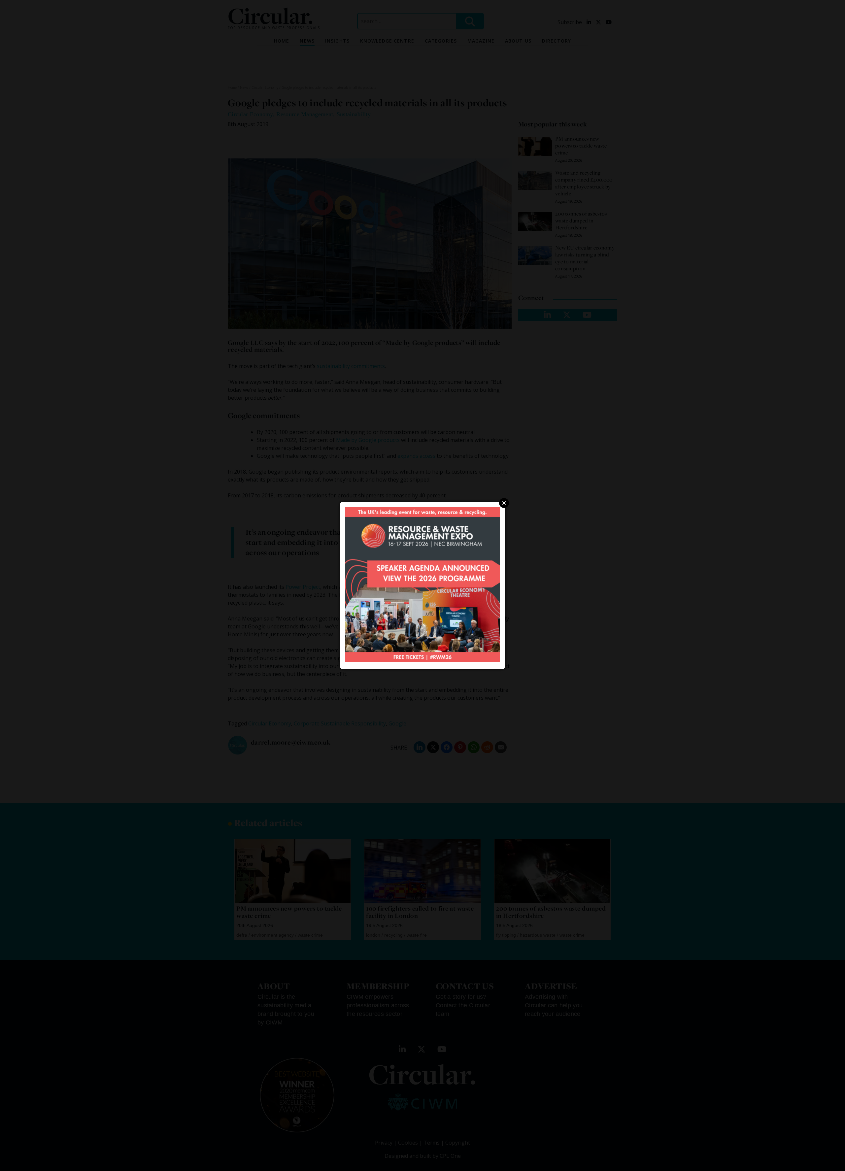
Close (504, 503)
